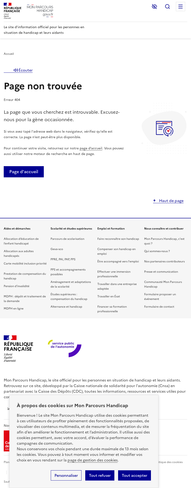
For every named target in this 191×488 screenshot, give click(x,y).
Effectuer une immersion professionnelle (113, 274)
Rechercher (167, 6)
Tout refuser (100, 475)
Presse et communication (161, 272)
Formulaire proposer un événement (160, 296)
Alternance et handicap (66, 307)
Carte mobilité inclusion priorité (25, 263)
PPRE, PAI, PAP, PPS (63, 259)
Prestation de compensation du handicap (25, 276)
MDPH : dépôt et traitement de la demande (25, 298)
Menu (180, 6)
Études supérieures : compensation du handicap (69, 296)
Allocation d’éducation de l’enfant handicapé (21, 241)
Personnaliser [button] (66, 475)
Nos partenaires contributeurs (164, 261)
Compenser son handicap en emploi (116, 251)
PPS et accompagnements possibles (68, 272)
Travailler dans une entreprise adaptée (117, 286)
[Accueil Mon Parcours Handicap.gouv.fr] (40, 11)
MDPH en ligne (14, 308)
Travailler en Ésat (108, 296)
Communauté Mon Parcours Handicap (163, 284)
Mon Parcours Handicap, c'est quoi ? (164, 241)
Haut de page (171, 200)
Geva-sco (57, 249)
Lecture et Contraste (154, 6)
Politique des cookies (168, 462)
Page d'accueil (23, 171)
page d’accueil (91, 148)
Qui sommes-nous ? (157, 251)
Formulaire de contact (159, 307)
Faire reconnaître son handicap (118, 239)
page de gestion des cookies (93, 460)
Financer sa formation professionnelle (112, 309)
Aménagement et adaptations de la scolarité (71, 284)
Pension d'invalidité (16, 286)
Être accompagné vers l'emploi (118, 261)
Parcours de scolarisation (67, 239)
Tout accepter (134, 475)
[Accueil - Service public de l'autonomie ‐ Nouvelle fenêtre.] (65, 348)
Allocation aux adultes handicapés (19, 253)
